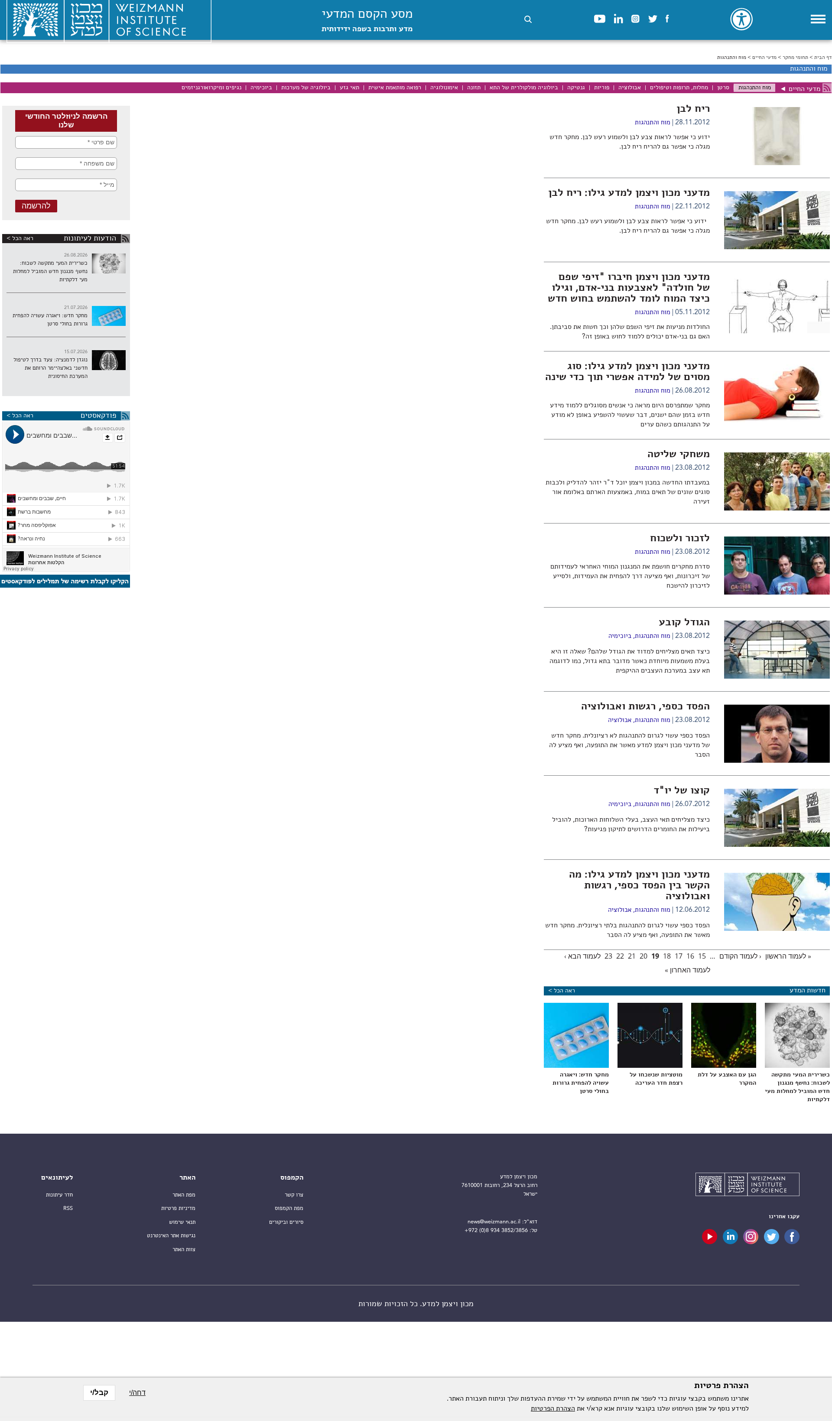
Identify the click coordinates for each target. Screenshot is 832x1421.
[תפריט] (818, 19)
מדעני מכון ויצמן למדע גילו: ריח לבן (629, 193)
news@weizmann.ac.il (494, 1222)
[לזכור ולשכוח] (777, 592)
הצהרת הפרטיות (553, 1408)
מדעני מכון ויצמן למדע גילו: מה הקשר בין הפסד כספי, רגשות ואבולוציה (639, 886)
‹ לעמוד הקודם (740, 956)
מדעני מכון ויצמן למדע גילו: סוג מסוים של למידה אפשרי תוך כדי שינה (627, 372)
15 (702, 956)
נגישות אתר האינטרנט (171, 1236)
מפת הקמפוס (289, 1208)
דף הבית (823, 57)
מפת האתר (183, 1195)
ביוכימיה (619, 636)
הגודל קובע (684, 623)
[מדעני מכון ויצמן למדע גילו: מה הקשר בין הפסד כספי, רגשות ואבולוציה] (777, 929)
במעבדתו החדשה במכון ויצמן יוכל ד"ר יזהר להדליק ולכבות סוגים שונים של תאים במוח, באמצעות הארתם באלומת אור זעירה (628, 492)
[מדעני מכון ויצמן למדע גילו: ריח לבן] (777, 247)
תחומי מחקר (795, 57)
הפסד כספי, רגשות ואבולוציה (645, 707)
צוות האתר (183, 1249)
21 (632, 956)
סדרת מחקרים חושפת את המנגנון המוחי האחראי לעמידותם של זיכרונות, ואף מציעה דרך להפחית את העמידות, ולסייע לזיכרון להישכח (630, 576)
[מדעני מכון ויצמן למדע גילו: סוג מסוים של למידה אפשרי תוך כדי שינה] (777, 420)
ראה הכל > (19, 238)
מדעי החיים (764, 57)
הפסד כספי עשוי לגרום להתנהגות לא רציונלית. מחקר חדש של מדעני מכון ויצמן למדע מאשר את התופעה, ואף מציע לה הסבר (629, 745)
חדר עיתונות (59, 1195)
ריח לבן (693, 109)
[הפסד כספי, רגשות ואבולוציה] (777, 761)
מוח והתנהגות (652, 123)
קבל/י (99, 1392)
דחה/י (137, 1392)
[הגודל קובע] (777, 676)
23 (608, 956)
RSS (68, 1208)
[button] (528, 19)
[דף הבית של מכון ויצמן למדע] (748, 1186)
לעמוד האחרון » (687, 970)
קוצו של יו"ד (681, 791)
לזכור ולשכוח (680, 538)
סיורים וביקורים (286, 1222)
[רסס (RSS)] (827, 87)
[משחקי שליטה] (777, 508)
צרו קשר (294, 1195)
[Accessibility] (741, 19)
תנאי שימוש (182, 1222)
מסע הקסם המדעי (367, 20)
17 (678, 956)
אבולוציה (619, 720)
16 (690, 956)
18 (667, 956)
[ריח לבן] (777, 163)
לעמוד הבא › (582, 956)
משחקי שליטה (678, 454)
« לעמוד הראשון (788, 956)
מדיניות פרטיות (178, 1208)
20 (643, 956)
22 (620, 956)
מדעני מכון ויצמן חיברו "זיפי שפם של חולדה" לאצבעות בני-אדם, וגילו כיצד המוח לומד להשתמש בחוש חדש (629, 288)
